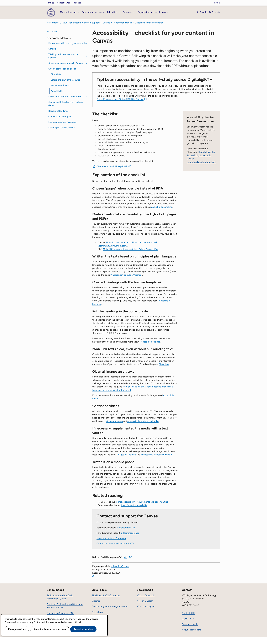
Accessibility (57, 91)
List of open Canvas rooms (61, 127)
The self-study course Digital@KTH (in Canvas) (120, 99)
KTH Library (97, 612)
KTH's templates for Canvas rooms (65, 96)
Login (217, 2)
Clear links (164, 364)
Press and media (190, 624)
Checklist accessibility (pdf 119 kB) (114, 166)
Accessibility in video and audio (143, 421)
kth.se (51, 2)
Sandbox (52, 48)
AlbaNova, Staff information (106, 595)
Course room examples (59, 116)
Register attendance (58, 111)
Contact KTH (188, 613)
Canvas (106, 22)
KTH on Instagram (145, 606)
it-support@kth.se (126, 527)
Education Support (71, 22)
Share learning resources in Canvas (65, 63)
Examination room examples (62, 122)
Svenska (216, 12)
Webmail (96, 601)
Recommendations (122, 22)
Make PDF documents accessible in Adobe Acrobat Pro (130, 249)
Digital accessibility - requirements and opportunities (141, 502)
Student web (63, 2)
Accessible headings (150, 341)
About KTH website (191, 629)
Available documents (161, 207)
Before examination (60, 85)
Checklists (56, 74)
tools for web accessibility (134, 505)
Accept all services (83, 629)
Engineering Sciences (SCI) (60, 613)
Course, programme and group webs (110, 606)
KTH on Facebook (145, 595)
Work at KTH (188, 618)
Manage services (16, 629)
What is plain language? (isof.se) (126, 275)
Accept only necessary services (50, 629)
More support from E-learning (111, 538)
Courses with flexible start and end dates (65, 104)
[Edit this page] (93, 576)
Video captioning (114, 421)
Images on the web (126, 454)
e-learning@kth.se (130, 533)
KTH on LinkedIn (145, 601)
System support (92, 22)
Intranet (77, 2)
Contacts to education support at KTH (115, 543)
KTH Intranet (53, 22)
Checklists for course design (149, 22)
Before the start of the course (65, 80)
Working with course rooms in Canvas (63, 56)
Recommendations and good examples (67, 43)
